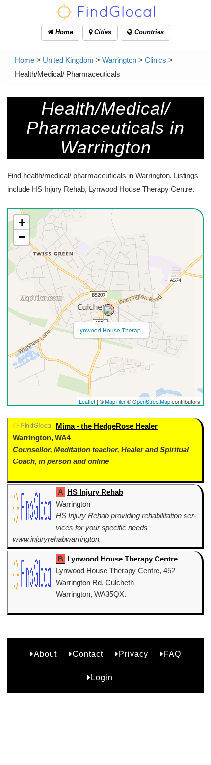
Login (102, 677)
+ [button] (22, 222)
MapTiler (115, 401)
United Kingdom (68, 60)
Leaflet (87, 401)
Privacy (133, 654)
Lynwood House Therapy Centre (122, 559)
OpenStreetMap (151, 401)
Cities (101, 32)
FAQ (172, 654)
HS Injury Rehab (95, 492)
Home (63, 32)
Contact (88, 654)
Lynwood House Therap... (111, 330)
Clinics (155, 60)
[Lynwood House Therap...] (108, 310)
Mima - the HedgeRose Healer (107, 426)
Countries (148, 32)
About (45, 654)
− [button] (22, 237)
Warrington (119, 60)
